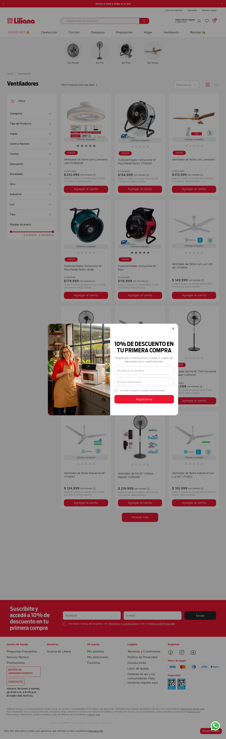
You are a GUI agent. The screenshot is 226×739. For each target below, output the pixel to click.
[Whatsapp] (215, 726)
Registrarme (144, 399)
